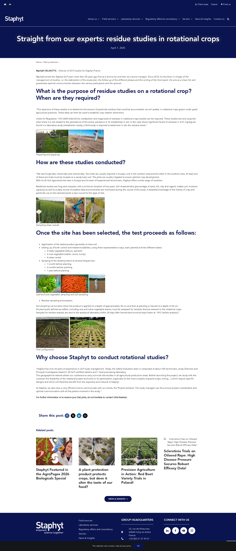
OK (138, 546)
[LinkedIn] (79, 416)
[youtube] (183, 530)
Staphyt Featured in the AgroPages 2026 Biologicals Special (52, 474)
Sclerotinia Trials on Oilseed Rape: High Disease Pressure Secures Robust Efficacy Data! (179, 460)
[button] (229, 19)
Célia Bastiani (120, 397)
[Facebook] (67, 416)
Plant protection (51, 62)
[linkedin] (167, 530)
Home (38, 62)
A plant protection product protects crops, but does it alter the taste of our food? (95, 478)
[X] (73, 416)
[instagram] (191, 530)
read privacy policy (123, 546)
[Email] (85, 416)
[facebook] (175, 530)
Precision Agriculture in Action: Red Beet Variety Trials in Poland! (138, 476)
